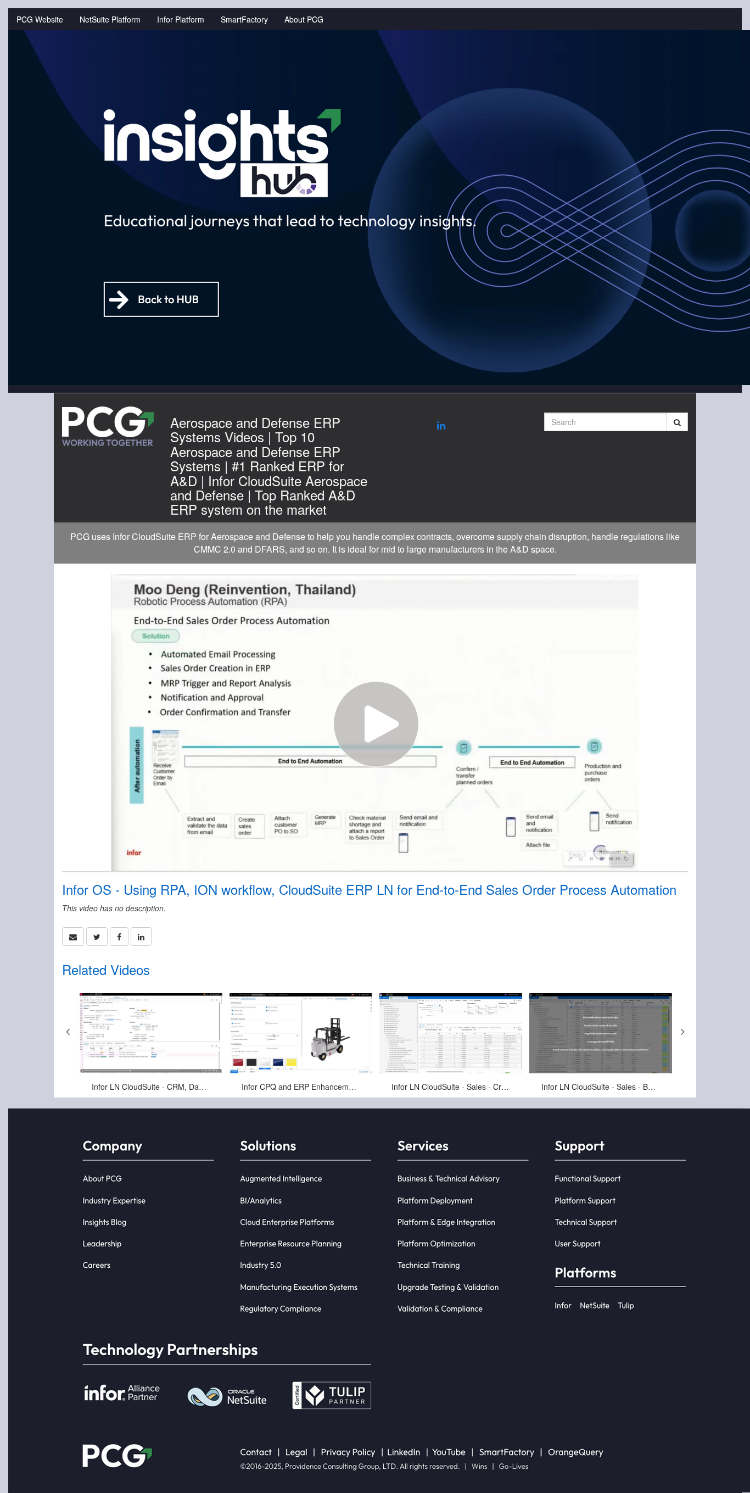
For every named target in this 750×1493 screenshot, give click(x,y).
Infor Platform (180, 19)
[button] (73, 936)
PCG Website (39, 19)
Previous (67, 1031)
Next (682, 1031)
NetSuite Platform (110, 19)
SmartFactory (244, 19)
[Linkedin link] (441, 425)
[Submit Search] (677, 422)
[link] (97, 936)
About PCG (303, 19)
